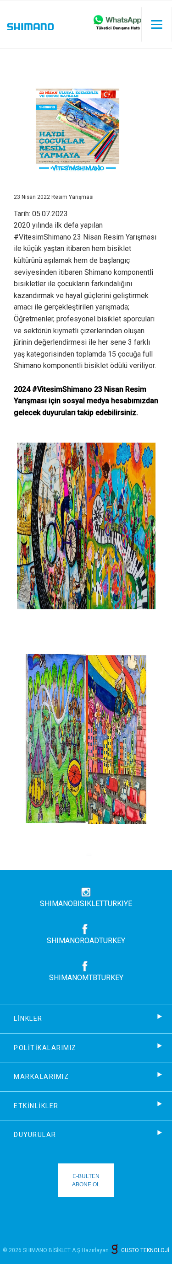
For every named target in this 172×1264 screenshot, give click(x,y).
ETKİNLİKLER (36, 1105)
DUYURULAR (35, 1134)
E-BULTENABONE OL (86, 1180)
